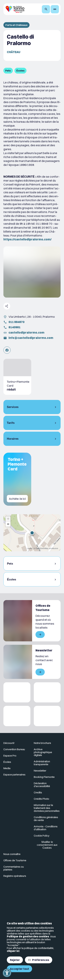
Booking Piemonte (44, 777)
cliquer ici (13, 951)
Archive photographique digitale (43, 752)
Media (6, 768)
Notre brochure (42, 743)
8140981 (14, 327)
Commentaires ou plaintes (13, 868)
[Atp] (16, 692)
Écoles (7, 762)
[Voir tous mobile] (40, 634)
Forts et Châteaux (16, 25)
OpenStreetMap (42, 548)
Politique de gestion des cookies (28, 936)
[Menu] (55, 9)
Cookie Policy (41, 835)
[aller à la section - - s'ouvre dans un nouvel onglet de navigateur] (7, 350)
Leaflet (29, 548)
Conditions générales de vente (46, 819)
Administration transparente (42, 763)
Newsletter (40, 770)
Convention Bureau (14, 749)
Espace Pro (9, 755)
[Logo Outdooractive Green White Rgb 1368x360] (47, 716)
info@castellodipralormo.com (31, 338)
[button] (32, 533)
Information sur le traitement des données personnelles (47, 807)
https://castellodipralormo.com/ (27, 239)
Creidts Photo (41, 798)
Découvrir (9, 743)
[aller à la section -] (17, 377)
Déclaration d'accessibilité (42, 785)
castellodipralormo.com (26, 332)
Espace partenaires (14, 774)
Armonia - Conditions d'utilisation (46, 828)
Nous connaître (11, 854)
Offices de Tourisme (14, 860)
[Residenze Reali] (16, 716)
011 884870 (16, 322)
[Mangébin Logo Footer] (47, 692)
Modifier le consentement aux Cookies (47, 844)
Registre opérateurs (14, 875)
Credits (38, 792)
